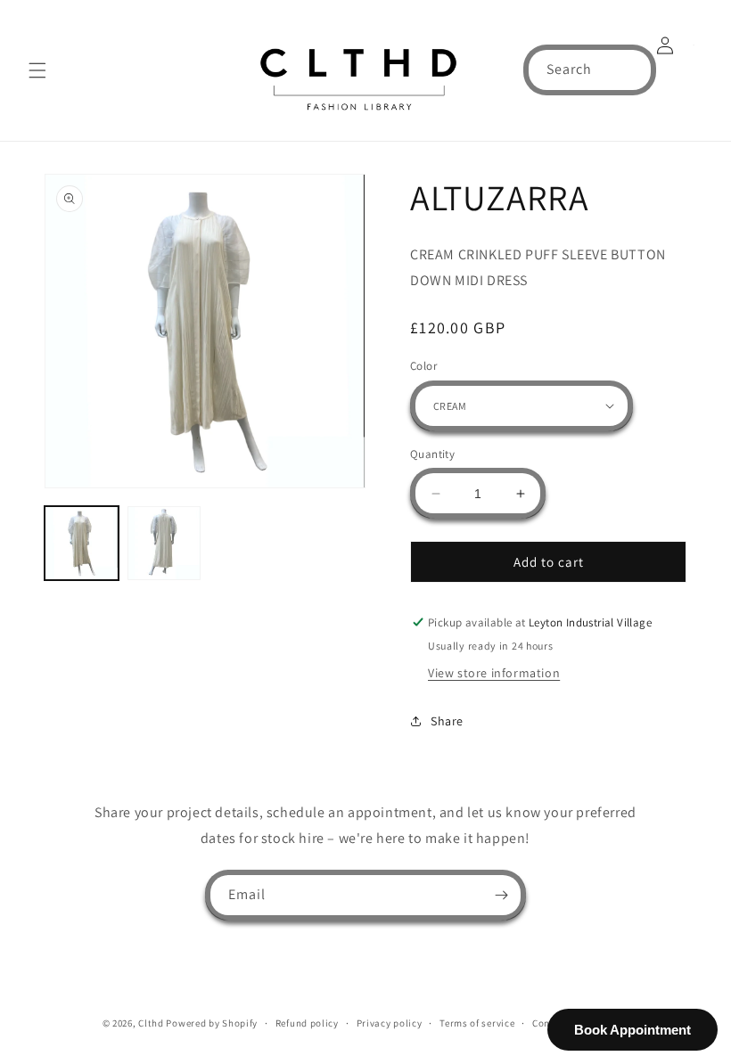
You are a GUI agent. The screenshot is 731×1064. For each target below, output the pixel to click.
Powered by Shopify (212, 1023)
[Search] (631, 69)
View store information (494, 673)
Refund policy (307, 1023)
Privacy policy (390, 1023)
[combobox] (590, 70)
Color (423, 365)
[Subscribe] (501, 895)
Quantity (432, 454)
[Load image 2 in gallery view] (164, 543)
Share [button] (447, 721)
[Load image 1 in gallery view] (82, 543)
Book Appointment (632, 1029)
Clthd (151, 1023)
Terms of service (476, 1023)
